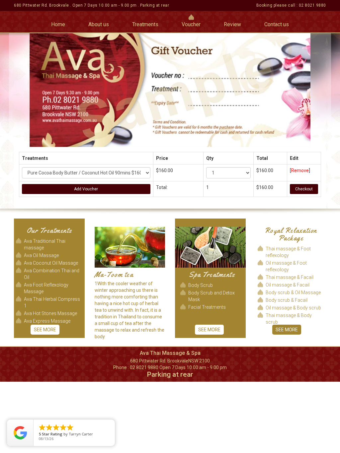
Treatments (145, 24)
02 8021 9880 (312, 5)
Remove (300, 170)
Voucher (191, 24)
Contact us (276, 24)
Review (232, 24)
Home (58, 24)
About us (98, 24)
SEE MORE (45, 329)
